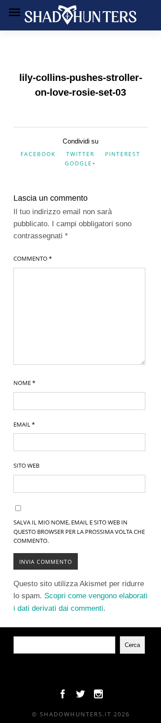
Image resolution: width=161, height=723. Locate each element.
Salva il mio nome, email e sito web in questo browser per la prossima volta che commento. (79, 531)
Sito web (26, 465)
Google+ (80, 163)
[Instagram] (98, 696)
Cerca (132, 645)
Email (24, 424)
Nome (24, 383)
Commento (32, 258)
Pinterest (122, 154)
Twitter (80, 154)
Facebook (38, 154)
